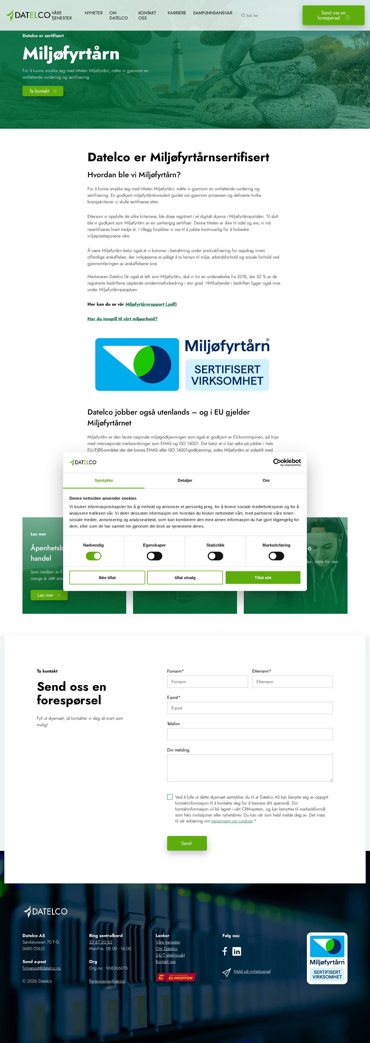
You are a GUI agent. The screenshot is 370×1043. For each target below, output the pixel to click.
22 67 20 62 (100, 942)
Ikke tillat (107, 577)
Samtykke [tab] (104, 480)
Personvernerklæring (107, 981)
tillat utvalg (185, 577)
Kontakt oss (166, 961)
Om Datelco (166, 948)
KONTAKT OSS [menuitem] (147, 15)
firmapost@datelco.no (41, 968)
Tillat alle (263, 577)
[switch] (154, 555)
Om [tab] (266, 480)
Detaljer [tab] (185, 480)
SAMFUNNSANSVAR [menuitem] (212, 12)
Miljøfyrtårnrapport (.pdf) (151, 304)
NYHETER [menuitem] (94, 12)
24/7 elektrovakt (170, 955)
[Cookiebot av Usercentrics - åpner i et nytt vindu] (277, 462)
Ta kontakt (39, 91)
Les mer (45, 595)
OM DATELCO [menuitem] (118, 15)
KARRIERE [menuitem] (177, 12)
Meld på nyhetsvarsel (252, 971)
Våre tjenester (168, 942)
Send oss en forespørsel (331, 15)
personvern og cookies (231, 821)
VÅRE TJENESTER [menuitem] (61, 15)
